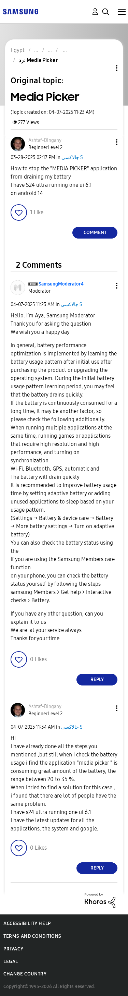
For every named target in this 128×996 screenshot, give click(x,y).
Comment (95, 232)
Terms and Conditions (32, 936)
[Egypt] (20, 11)
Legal (10, 961)
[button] (105, 142)
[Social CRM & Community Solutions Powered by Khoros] (100, 900)
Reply (97, 679)
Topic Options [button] (105, 68)
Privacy (13, 949)
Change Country (24, 974)
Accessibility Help (27, 923)
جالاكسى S (72, 157)
